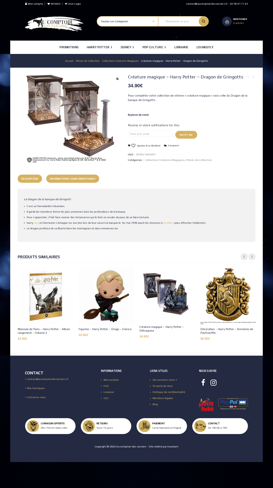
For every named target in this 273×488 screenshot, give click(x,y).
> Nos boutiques (35, 388)
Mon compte (35, 3)
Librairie (181, 47)
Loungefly (205, 47)
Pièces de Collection (88, 60)
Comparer (173, 145)
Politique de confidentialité (169, 392)
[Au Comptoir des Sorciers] (54, 24)
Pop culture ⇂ (154, 47)
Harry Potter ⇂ (100, 47)
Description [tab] (29, 178)
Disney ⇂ (127, 47)
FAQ (106, 385)
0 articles (238, 23)
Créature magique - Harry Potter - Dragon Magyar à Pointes (248, 77)
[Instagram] (213, 383)
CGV (106, 398)
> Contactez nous (35, 397)
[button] (117, 78)
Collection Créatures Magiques (120, 60)
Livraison (109, 392)
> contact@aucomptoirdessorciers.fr (47, 379)
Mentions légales (163, 398)
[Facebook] (203, 383)
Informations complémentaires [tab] (72, 178)
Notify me (186, 135)
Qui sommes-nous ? (165, 379)
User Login (74, 3)
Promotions (69, 47)
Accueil (69, 60)
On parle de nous (163, 385)
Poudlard (168, 222)
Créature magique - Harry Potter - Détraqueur (253, 77)
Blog (155, 404)
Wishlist (56, 3)
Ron (36, 222)
